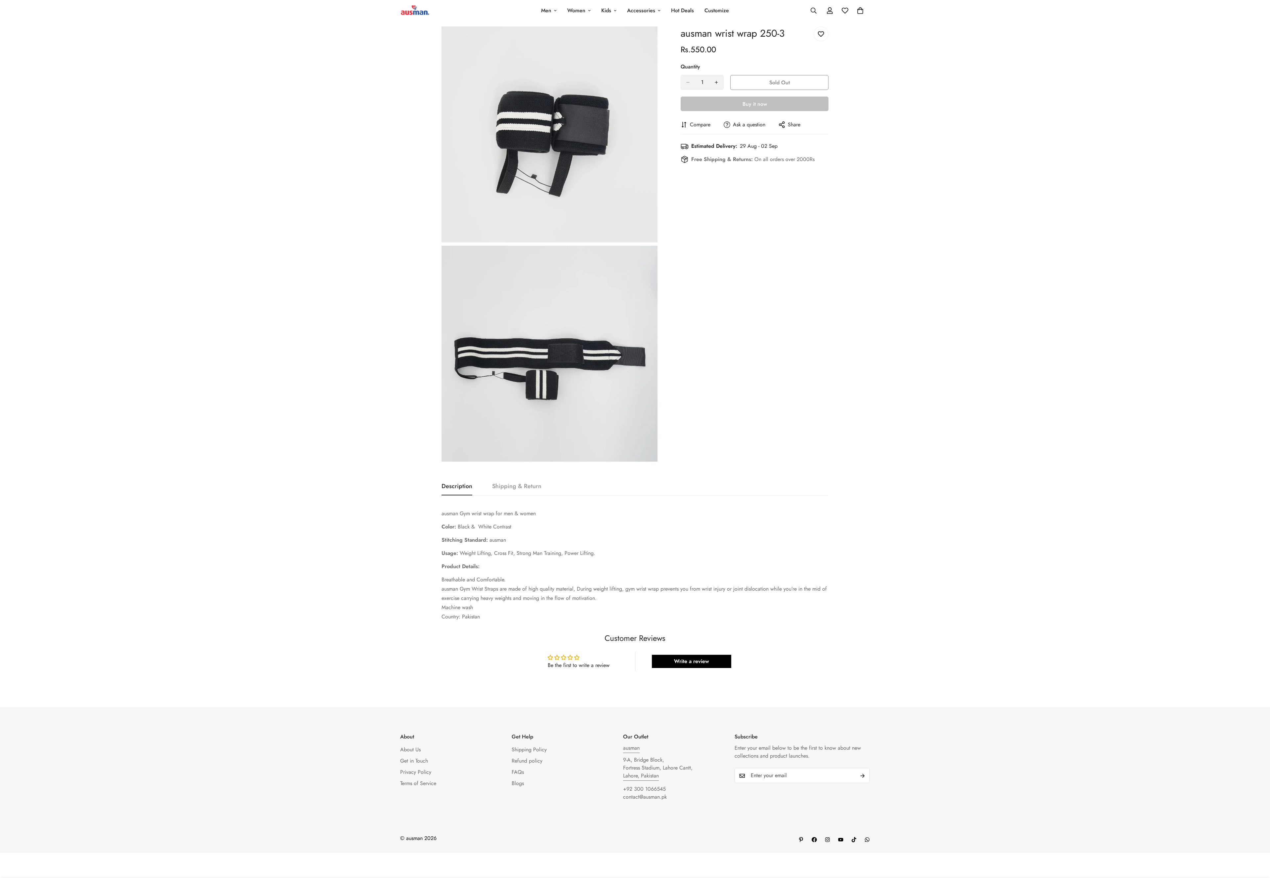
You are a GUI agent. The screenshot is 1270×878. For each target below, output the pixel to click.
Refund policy (527, 761)
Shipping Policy (529, 750)
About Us (410, 750)
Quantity (690, 66)
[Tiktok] (854, 839)
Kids (606, 10)
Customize (716, 10)
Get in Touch (414, 761)
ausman (631, 748)
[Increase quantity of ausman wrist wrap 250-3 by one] (716, 82)
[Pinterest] (801, 839)
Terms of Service (418, 783)
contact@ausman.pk (645, 797)
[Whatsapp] (867, 839)
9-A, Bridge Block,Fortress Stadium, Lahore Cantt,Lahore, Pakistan (658, 768)
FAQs (518, 772)
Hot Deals (682, 10)
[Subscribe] (862, 775)
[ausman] (415, 11)
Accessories (641, 10)
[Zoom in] (645, 40)
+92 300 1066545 (644, 789)
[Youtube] (840, 839)
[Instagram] (827, 839)
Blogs (518, 783)
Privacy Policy (415, 772)
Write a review (691, 661)
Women (576, 10)
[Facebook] (814, 839)
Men (546, 10)
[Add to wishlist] (821, 33)
